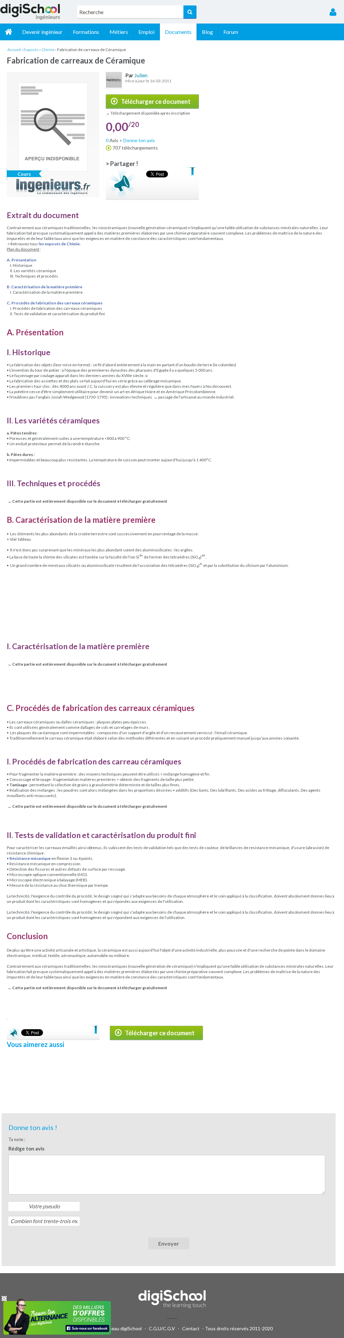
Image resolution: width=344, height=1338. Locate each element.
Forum (230, 32)
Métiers (119, 32)
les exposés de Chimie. (60, 243)
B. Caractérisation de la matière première (44, 286)
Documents (178, 32)
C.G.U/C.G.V (162, 1328)
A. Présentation (21, 259)
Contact (191, 1328)
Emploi (146, 32)
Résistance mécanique (30, 858)
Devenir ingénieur (42, 32)
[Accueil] (8, 32)
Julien (140, 75)
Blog (207, 32)
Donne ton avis (139, 140)
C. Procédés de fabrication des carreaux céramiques (54, 302)
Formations (86, 32)
